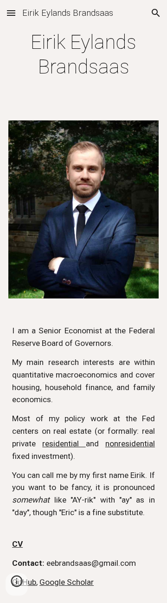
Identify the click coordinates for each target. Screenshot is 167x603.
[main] (83, 54)
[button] (11, 13)
